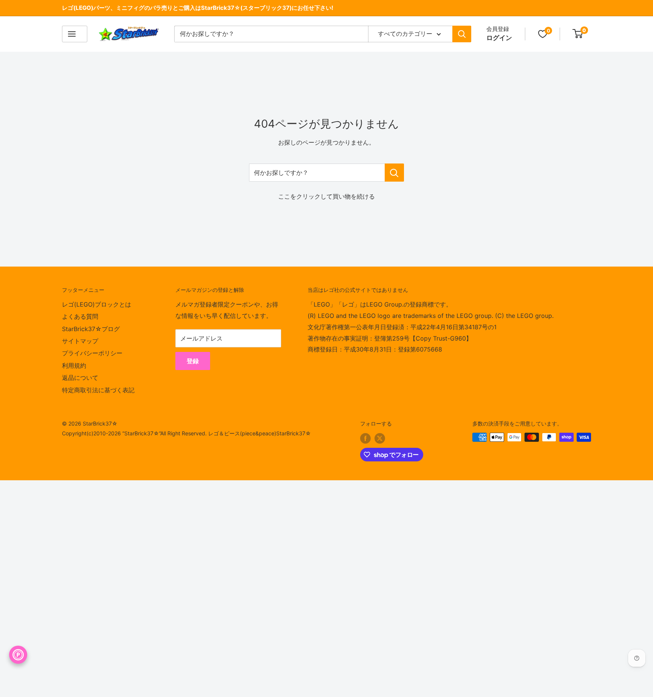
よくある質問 (80, 316)
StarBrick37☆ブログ (91, 329)
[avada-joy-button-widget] (18, 655)
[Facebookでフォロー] (365, 438)
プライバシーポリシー (92, 353)
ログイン (499, 38)
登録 (193, 361)
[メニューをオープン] (74, 34)
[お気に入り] (542, 34)
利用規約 (74, 365)
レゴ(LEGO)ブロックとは (96, 304)
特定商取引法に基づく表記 (98, 390)
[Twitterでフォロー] (379, 438)
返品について (80, 377)
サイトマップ (80, 341)
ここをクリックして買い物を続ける (326, 196)
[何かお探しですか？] (394, 172)
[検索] (461, 34)
